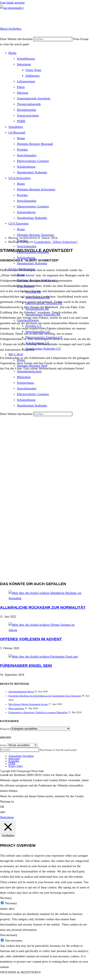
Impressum (14, 758)
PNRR (21, 121)
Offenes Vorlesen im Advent (31, 639)
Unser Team (33, 70)
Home (12, 53)
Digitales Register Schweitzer (36, 189)
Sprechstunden (26, 155)
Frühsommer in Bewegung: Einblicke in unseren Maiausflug (38, 712)
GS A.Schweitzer (19, 178)
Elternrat (22, 92)
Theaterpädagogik (29, 104)
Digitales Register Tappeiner (35, 235)
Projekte (22, 149)
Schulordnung (26, 166)
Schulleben (15, 126)
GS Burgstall (16, 132)
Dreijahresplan (26, 109)
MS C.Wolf (15, 354)
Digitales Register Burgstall (35, 144)
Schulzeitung (25, 382)
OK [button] (2, 806)
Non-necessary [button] (8, 935)
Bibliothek (24, 377)
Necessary (11, 903)
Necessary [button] (6, 898)
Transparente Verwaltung (21, 755)
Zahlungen (32, 75)
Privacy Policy (15, 766)
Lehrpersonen (26, 81)
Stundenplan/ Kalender (32, 172)
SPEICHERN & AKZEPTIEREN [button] (20, 972)
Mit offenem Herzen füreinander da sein (28, 704)
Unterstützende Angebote (33, 98)
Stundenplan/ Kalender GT (43, 348)
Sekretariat (24, 64)
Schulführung (26, 58)
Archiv (3, 745)
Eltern (21, 87)
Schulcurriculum (28, 115)
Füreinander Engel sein (26, 665)
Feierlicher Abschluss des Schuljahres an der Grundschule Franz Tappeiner (44, 695)
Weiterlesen (7, 817)
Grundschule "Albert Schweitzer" (56, 241)
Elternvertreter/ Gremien (33, 161)
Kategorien (5, 729)
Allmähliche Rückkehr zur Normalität (42, 607)
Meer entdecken (16, 708)
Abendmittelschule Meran (21, 691)
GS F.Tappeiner (18, 223)
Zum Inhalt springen (12, 2)
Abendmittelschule (29, 371)
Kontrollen (13, 761)
